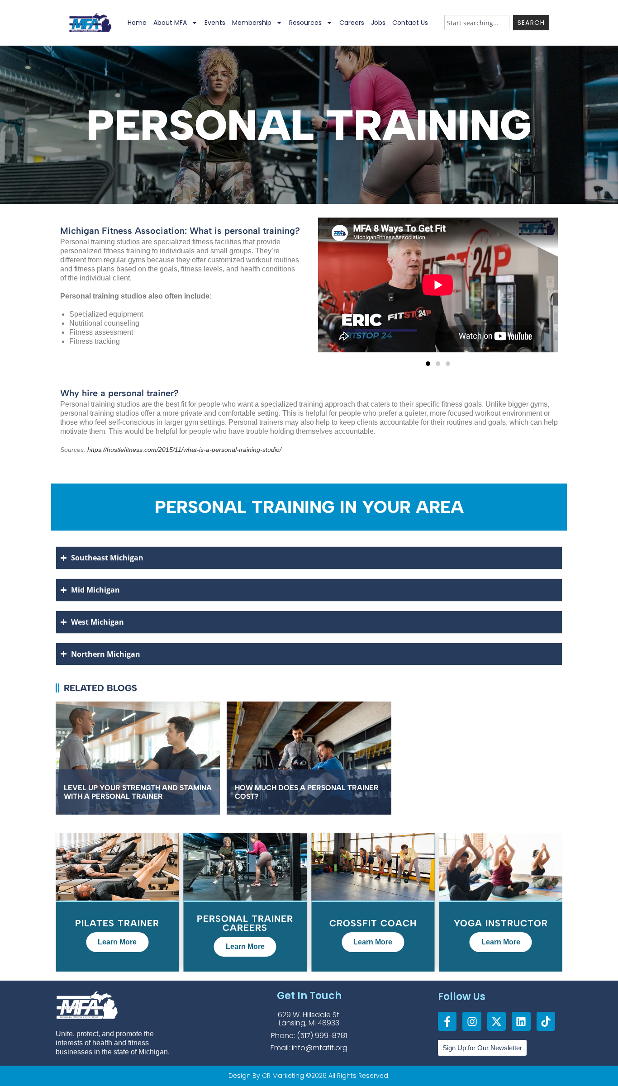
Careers (351, 22)
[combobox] (476, 22)
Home (137, 22)
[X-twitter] (496, 1021)
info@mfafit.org (319, 1048)
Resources (305, 22)
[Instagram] (471, 1021)
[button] (428, 363)
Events (214, 22)
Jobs (378, 22)
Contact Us (410, 22)
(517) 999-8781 (322, 1035)
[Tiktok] (546, 1021)
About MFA (170, 22)
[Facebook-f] (447, 1021)
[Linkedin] (521, 1021)
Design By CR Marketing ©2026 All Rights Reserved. (309, 1075)
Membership (251, 22)
